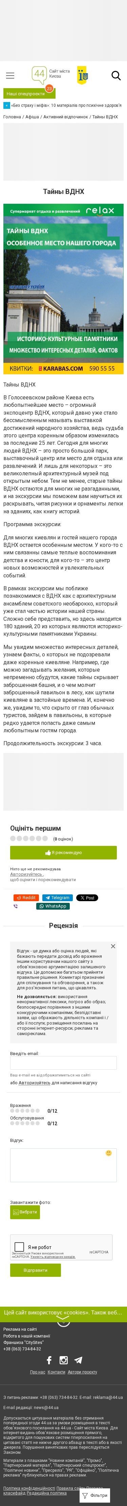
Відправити (35, 1270)
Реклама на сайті (20, 1329)
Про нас (37, 1372)
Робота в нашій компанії (26, 1336)
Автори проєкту (82, 1372)
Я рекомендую (66, 852)
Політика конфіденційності (29, 1488)
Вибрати (28, 1211)
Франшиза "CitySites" (23, 1342)
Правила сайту (71, 1488)
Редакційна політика (47, 1493)
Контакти (56, 1372)
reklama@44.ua (108, 1397)
